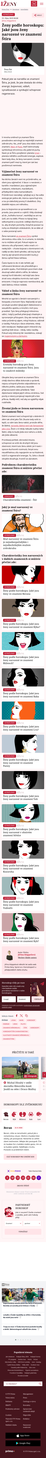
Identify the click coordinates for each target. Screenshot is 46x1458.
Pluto (19, 146)
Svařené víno (35, 1365)
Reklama (9, 1401)
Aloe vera (32, 1367)
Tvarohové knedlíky (16, 1373)
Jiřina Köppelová (9, 21)
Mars (13, 146)
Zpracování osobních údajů (29, 1410)
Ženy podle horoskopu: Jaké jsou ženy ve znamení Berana (21, 592)
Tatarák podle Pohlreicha (19, 1367)
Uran (37, 153)
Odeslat (37, 999)
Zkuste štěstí (23, 1186)
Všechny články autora (27, 957)
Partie (30, 1359)
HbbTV (8, 1405)
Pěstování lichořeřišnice (15, 1370)
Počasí (35, 1359)
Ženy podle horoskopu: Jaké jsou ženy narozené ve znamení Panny (21, 762)
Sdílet (37, 15)
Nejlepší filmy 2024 (22, 1357)
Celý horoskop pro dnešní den (20, 1157)
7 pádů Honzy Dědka (13, 1365)
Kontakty (26, 1405)
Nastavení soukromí (27, 1426)
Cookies (9, 1415)
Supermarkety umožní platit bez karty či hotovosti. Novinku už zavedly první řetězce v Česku (22, 1304)
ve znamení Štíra (23, 236)
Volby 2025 (25, 1365)
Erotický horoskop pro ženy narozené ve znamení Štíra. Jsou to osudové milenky (21, 367)
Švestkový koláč (23, 1376)
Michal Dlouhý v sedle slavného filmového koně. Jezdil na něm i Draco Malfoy (20, 1086)
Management (28, 1394)
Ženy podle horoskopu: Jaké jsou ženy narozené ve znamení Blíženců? (21, 660)
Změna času (22, 1359)
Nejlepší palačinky (31, 1373)
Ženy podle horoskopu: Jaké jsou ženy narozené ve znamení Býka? (21, 625)
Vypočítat (23, 1232)
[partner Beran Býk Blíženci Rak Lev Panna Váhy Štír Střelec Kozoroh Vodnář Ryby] (32, 1223)
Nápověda (27, 1415)
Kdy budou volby (10, 1362)
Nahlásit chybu (11, 1425)
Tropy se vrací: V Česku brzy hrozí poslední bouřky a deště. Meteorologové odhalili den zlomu (22, 1328)
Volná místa (10, 1398)
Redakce (26, 1419)
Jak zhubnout (10, 1357)
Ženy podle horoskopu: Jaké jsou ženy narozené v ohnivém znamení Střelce (21, 832)
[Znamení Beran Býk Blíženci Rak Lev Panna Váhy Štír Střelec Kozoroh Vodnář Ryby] (23, 999)
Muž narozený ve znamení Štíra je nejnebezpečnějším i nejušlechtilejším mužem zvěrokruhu (21, 543)
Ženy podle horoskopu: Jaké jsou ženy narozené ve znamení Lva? (21, 728)
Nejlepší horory (35, 1357)
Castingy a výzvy (29, 1401)
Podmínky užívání (13, 1409)
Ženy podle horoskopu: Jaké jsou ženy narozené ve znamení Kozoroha (21, 868)
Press (25, 1398)
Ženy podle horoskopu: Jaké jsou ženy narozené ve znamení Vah (21, 797)
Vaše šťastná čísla (35, 1171)
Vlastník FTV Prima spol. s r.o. (13, 1420)
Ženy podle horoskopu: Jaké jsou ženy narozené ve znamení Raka (21, 695)
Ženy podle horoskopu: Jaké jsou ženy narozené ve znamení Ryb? (21, 939)
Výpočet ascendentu (31, 1370)
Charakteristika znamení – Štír (20, 499)
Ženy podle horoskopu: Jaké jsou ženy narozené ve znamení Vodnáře (21, 904)
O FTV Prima (10, 1394)
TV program (12, 1359)
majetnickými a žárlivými (15, 336)
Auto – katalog (36, 1362)
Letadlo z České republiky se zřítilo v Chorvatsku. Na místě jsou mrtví (22, 1316)
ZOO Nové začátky (24, 1362)
